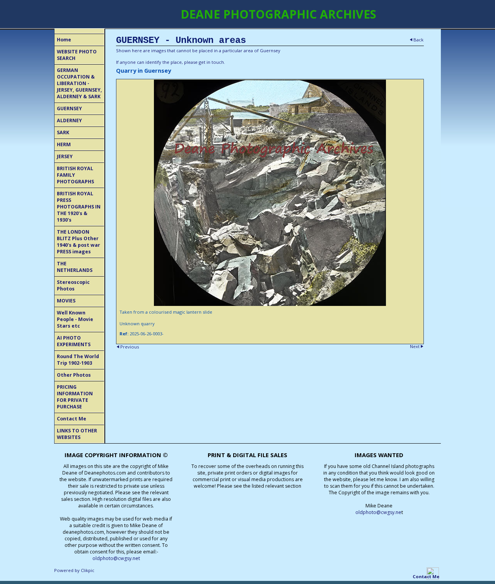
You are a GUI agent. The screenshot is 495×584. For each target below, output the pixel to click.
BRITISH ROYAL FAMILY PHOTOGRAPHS (75, 175)
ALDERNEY (69, 120)
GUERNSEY (69, 108)
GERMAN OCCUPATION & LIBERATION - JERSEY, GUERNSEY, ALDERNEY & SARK (79, 83)
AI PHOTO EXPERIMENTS (73, 341)
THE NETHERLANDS (74, 266)
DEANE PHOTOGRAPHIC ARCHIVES (278, 14)
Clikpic (87, 570)
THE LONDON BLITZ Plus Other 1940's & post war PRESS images (78, 242)
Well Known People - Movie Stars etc (75, 319)
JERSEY (65, 156)
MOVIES (66, 300)
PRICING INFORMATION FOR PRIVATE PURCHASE (75, 397)
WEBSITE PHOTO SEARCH (77, 54)
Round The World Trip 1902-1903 (78, 359)
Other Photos (74, 375)
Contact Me (71, 418)
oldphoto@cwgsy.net (116, 558)
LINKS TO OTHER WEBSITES (77, 434)
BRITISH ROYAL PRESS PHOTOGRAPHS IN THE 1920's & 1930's (79, 206)
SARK (63, 132)
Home (64, 39)
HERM (64, 144)
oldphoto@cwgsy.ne (378, 512)
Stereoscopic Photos (73, 285)
